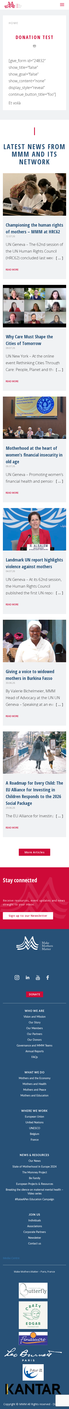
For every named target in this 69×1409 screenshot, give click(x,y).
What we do (34, 1072)
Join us (34, 1215)
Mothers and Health (34, 1084)
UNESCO (34, 1128)
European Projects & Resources (34, 1184)
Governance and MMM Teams (34, 1045)
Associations (34, 1226)
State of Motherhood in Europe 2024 (34, 1166)
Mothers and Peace (34, 1090)
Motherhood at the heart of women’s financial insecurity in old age (34, 455)
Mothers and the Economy (34, 1078)
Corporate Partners (34, 1232)
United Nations (34, 1122)
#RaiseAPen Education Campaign (34, 1199)
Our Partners (34, 1034)
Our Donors (34, 1040)
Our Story (34, 1022)
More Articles (35, 852)
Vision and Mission (35, 1017)
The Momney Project (34, 1172)
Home (13, 23)
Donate (34, 994)
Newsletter (34, 1238)
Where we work (34, 1111)
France (35, 1140)
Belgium (34, 1134)
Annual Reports (34, 1051)
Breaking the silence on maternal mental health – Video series (34, 1192)
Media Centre (11, 1258)
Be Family (34, 1178)
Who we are (34, 1011)
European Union (34, 1116)
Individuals (34, 1220)
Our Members (34, 1028)
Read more (12, 269)
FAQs (34, 1057)
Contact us (34, 1243)
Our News (35, 1161)
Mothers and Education (34, 1095)
